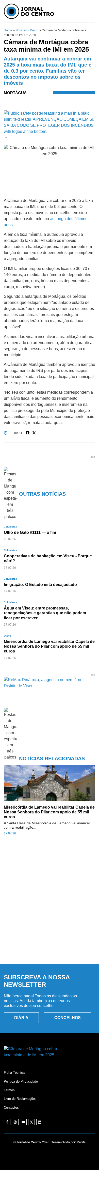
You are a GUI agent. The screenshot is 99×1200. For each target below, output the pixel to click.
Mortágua (15, 93)
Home (8, 30)
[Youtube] (23, 1122)
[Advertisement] (49, 905)
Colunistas (10, 526)
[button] (28, 433)
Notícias (21, 30)
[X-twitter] (31, 1122)
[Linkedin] (39, 1122)
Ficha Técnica (14, 1073)
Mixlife (81, 1142)
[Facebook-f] (7, 1122)
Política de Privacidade (21, 1081)
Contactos (11, 1107)
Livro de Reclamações (20, 1099)
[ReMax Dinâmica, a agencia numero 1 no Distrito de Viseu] (49, 686)
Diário (34, 30)
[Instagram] (15, 1122)
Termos (9, 1090)
